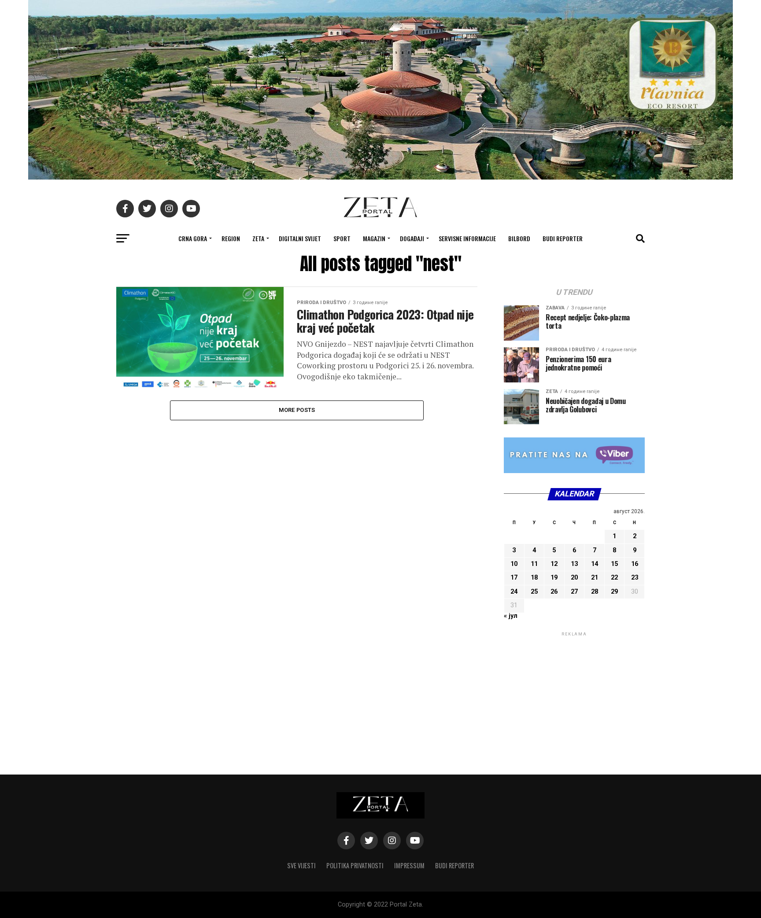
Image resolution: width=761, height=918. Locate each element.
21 (594, 577)
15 (614, 564)
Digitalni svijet (300, 238)
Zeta (258, 238)
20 (574, 577)
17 (513, 577)
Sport (342, 238)
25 (534, 591)
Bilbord (519, 238)
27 (574, 591)
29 (614, 591)
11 (534, 564)
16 (634, 564)
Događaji (412, 238)
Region (231, 238)
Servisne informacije (467, 238)
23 (634, 577)
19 (554, 577)
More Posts (297, 410)
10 (513, 564)
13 (574, 564)
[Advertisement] (574, 693)
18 (534, 577)
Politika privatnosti (355, 865)
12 (554, 564)
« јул (510, 616)
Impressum (409, 865)
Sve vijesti (301, 865)
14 (594, 564)
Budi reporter (563, 238)
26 (554, 591)
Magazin (374, 238)
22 (614, 577)
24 (513, 591)
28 (594, 591)
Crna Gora (192, 238)
